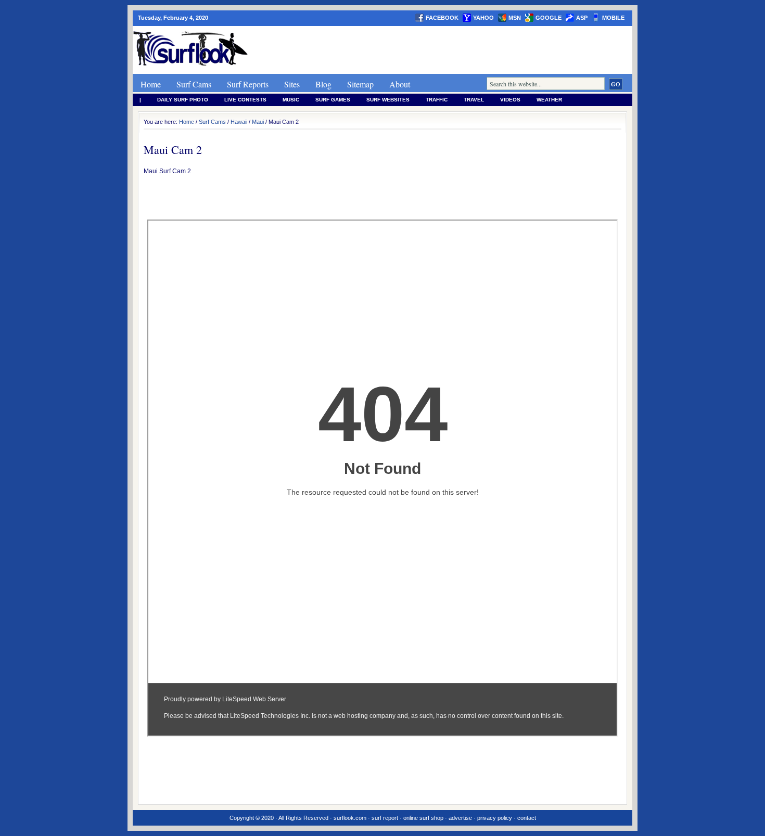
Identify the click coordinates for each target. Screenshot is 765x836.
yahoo (483, 18)
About (399, 84)
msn (514, 18)
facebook (442, 18)
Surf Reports (248, 84)
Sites (292, 84)
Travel (474, 99)
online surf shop (423, 818)
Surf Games (332, 99)
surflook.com (350, 818)
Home (151, 84)
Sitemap (360, 84)
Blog (323, 84)
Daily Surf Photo (182, 99)
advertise (460, 818)
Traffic (437, 99)
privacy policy (494, 818)
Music (291, 99)
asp (582, 18)
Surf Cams (193, 84)
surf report (385, 818)
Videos (510, 99)
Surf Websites (388, 99)
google (549, 18)
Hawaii (239, 122)
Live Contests (245, 99)
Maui (258, 122)
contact (526, 818)
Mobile (613, 18)
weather (549, 99)
